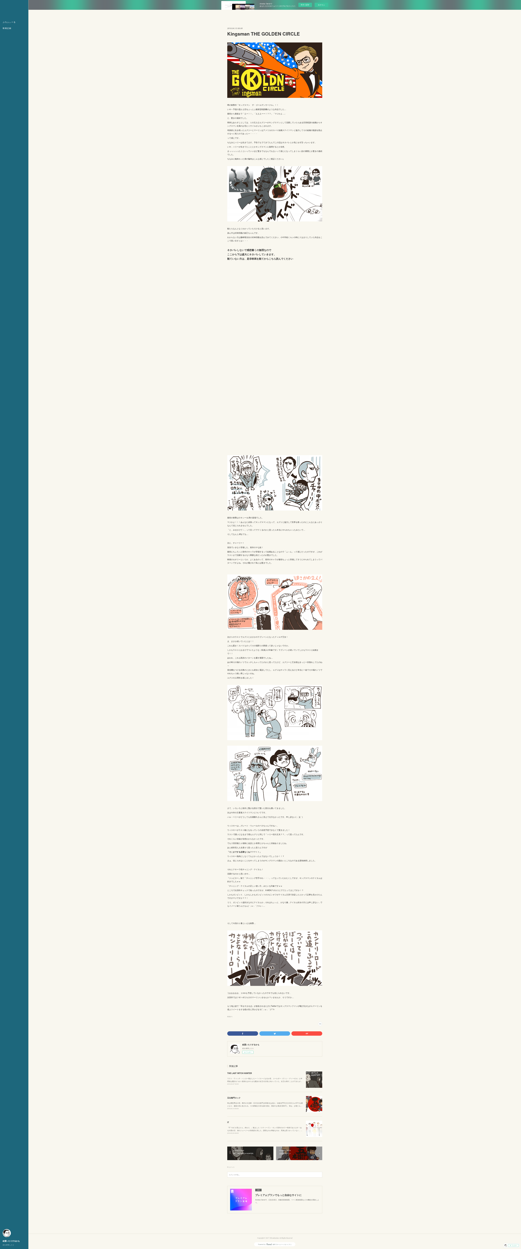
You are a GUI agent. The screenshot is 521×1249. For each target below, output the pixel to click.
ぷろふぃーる (9, 22)
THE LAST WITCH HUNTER (239, 1073)
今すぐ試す (305, 4)
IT (228, 1122)
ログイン (321, 5)
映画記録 (7, 28)
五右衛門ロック (234, 1097)
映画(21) (229, 1016)
